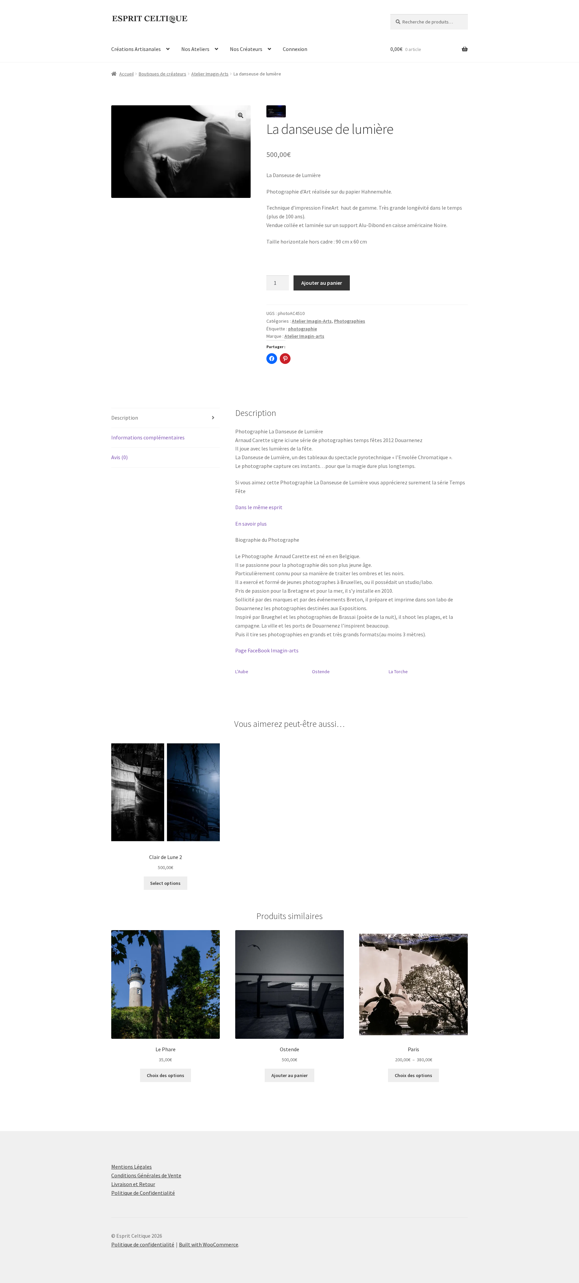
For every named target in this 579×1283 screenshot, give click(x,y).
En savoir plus (251, 523)
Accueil (126, 74)
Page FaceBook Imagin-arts (267, 650)
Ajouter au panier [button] (289, 1075)
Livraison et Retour (133, 1184)
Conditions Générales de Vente (146, 1175)
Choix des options (165, 1075)
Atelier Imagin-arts (304, 336)
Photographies (349, 321)
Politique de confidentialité (142, 1244)
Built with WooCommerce (208, 1244)
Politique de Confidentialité (143, 1192)
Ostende (321, 672)
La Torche (398, 672)
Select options (165, 883)
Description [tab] (124, 417)
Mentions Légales (131, 1166)
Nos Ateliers (195, 49)
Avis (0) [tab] (119, 457)
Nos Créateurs (246, 49)
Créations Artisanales (136, 49)
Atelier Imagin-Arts (210, 74)
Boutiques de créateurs (162, 74)
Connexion (295, 49)
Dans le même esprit (258, 507)
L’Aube (241, 672)
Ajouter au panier (321, 282)
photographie (302, 329)
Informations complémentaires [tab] (148, 437)
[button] (240, 115)
